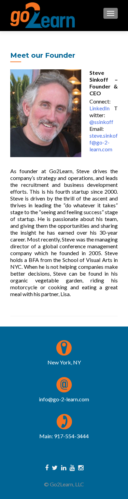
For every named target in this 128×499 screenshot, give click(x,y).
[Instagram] (80, 467)
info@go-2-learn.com (64, 399)
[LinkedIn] (63, 467)
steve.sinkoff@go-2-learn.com (103, 142)
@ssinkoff (101, 122)
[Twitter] (55, 467)
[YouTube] (72, 467)
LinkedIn (99, 108)
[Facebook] (46, 467)
